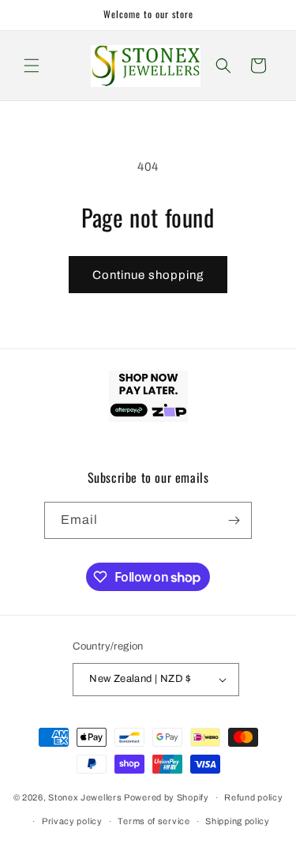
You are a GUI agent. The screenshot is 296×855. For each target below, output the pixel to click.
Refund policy (253, 797)
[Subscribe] (233, 520)
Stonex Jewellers (85, 797)
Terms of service (153, 821)
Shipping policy (237, 821)
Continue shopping (148, 275)
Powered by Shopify (166, 797)
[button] (31, 65)
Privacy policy (72, 821)
